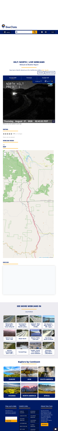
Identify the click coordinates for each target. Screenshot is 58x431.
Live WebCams (23, 423)
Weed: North (22, 338)
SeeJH (52, 32)
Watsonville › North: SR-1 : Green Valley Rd (9, 325)
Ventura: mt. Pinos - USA (9, 338)
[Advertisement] (29, 11)
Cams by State (23, 415)
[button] (52, 81)
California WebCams (33, 421)
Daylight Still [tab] (45, 77)
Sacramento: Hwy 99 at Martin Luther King (22, 325)
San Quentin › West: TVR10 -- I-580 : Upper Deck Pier (48, 325)
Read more (44, 424)
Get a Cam (22, 429)
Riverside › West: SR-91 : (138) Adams (48, 352)
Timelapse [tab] (29, 77)
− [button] (5, 154)
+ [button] (5, 152)
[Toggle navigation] (54, 26)
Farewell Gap (22, 352)
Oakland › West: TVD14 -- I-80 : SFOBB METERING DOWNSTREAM (35, 325)
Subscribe (8, 421)
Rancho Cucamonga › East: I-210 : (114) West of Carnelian (9, 352)
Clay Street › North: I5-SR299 (48, 338)
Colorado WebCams (33, 416)
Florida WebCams (32, 425)
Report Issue (50, 72)
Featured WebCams (22, 419)
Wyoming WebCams (32, 412)
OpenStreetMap (46, 257)
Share (41, 72)
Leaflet (40, 257)
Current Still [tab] (12, 77)
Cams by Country (22, 412)
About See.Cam (23, 426)
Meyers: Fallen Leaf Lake (35, 338)
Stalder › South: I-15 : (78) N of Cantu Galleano (35, 352)
